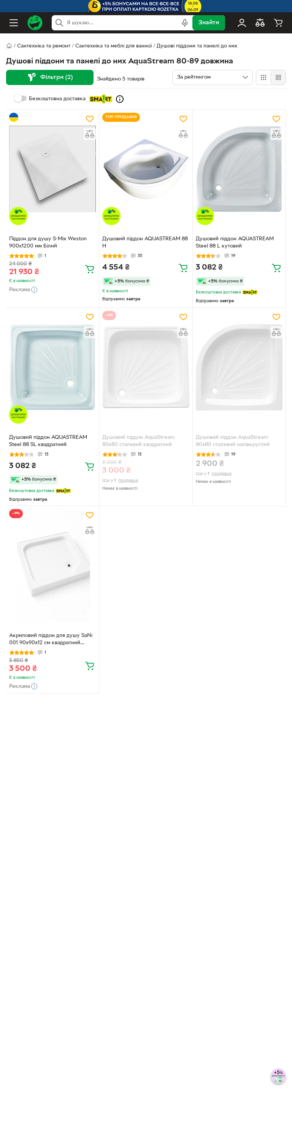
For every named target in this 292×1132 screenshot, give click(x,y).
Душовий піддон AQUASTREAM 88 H (145, 242)
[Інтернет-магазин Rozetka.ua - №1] (35, 22)
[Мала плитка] (278, 77)
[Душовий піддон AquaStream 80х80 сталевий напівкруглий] (239, 367)
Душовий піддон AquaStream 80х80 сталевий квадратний (138, 441)
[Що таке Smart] (120, 99)
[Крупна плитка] (263, 77)
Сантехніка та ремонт (43, 46)
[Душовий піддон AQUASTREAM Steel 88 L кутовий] (239, 169)
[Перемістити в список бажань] (90, 119)
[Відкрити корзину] (278, 22)
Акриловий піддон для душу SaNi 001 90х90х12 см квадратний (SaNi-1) (50, 640)
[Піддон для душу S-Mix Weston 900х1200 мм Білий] (52, 169)
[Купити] (90, 269)
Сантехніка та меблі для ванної (113, 46)
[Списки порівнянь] (260, 22)
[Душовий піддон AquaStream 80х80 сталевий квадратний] (145, 367)
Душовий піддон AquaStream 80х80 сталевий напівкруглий (233, 441)
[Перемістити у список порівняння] (90, 134)
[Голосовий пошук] (184, 22)
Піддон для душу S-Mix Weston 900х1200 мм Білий (48, 242)
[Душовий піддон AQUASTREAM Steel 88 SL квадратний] (52, 367)
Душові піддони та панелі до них (197, 46)
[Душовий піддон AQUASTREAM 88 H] (145, 169)
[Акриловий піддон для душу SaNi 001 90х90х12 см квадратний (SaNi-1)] (52, 565)
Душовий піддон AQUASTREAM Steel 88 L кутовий (235, 242)
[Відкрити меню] (13, 22)
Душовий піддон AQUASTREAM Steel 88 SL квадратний (48, 441)
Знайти (208, 23)
